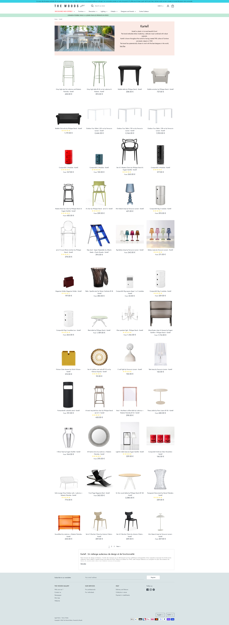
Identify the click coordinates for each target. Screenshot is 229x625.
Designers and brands (127, 11)
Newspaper (58, 595)
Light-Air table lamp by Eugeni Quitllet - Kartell (130, 452)
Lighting (103, 11)
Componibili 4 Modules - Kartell (160, 167)
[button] (66, 131)
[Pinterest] (154, 589)
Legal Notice (57, 618)
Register (153, 577)
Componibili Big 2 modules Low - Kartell (68, 330)
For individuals (89, 592)
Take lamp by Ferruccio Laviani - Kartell (160, 369)
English (159, 615)
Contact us (58, 592)
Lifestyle (113, 11)
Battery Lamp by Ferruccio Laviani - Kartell (160, 250)
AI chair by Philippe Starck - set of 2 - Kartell (99, 209)
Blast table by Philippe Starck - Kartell (99, 330)
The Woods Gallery (68, 620)
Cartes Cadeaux (144, 11)
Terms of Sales (65, 618)
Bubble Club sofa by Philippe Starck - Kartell (68, 128)
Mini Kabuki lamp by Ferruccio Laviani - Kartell (130, 209)
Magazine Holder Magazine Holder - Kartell (68, 291)
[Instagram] (151, 589)
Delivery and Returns (122, 589)
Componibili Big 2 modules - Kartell (160, 209)
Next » (118, 546)
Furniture (81, 11)
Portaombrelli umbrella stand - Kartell (68, 410)
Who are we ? (59, 589)
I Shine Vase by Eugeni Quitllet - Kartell (68, 452)
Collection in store (121, 592)
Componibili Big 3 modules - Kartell (160, 291)
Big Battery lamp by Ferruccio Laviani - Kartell (129, 250)
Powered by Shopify (77, 620)
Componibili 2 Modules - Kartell (99, 167)
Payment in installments (123, 595)
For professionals (90, 589)
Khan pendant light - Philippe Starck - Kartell (130, 330)
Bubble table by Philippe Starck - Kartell (130, 89)
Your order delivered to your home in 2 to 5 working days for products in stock (115, 15)
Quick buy (69, 84)
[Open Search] (92, 6)
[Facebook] (148, 589)
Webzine (57, 601)
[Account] (168, 5)
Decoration (92, 11)
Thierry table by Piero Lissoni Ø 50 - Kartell (160, 410)
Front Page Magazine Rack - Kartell (99, 493)
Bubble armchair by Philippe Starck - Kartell (160, 89)
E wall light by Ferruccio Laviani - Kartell (130, 369)
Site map (57, 598)
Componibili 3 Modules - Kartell (68, 167)
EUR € (160, 6)
